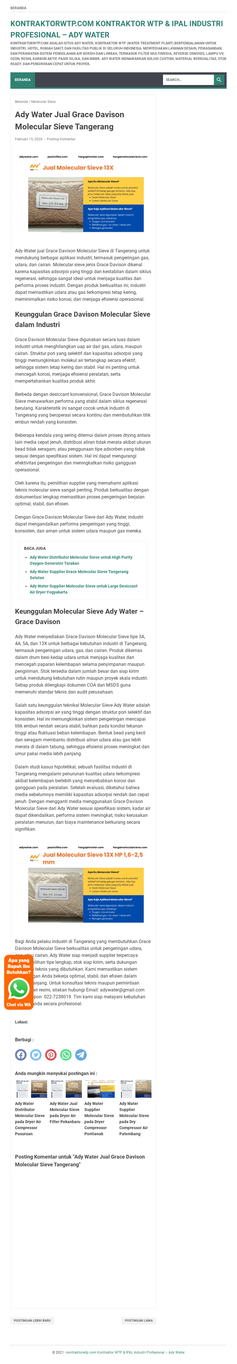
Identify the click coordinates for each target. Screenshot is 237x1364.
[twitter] (36, 1055)
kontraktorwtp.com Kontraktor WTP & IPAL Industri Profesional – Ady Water (125, 1352)
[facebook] (21, 1055)
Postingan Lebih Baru (32, 1321)
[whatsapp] (66, 1055)
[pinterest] (51, 1055)
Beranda (18, 8)
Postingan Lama (139, 1321)
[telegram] (81, 1055)
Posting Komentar (61, 139)
